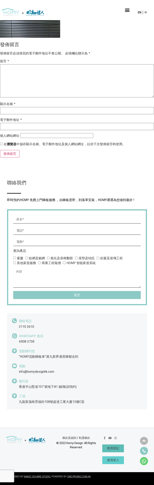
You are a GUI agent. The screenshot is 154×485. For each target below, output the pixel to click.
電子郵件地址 (11, 119)
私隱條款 (84, 437)
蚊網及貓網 (37, 258)
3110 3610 (26, 327)
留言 (4, 61)
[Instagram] (115, 438)
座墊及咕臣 (87, 258)
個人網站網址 (9, 135)
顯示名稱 (7, 103)
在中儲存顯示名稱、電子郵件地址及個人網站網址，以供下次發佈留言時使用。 (65, 144)
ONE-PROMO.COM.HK (79, 476)
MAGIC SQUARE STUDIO (37, 476)
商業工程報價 (51, 263)
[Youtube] (110, 438)
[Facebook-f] (104, 438)
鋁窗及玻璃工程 (111, 258)
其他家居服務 (26, 263)
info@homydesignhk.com (36, 372)
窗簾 (20, 258)
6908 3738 (26, 341)
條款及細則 (69, 437)
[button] (127, 10)
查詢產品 (19, 251)
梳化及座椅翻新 (62, 258)
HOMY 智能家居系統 (81, 263)
